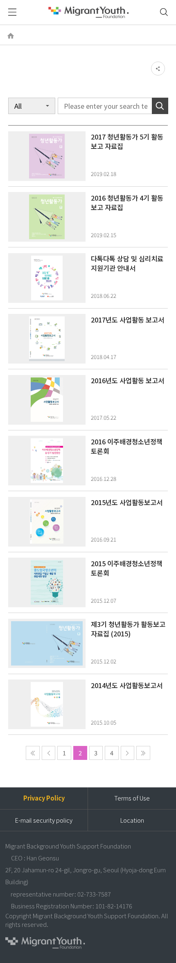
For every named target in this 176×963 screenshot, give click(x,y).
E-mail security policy (43, 820)
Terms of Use (132, 798)
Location (132, 820)
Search (160, 106)
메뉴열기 (12, 12)
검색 (163, 12)
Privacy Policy (44, 798)
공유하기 (158, 68)
